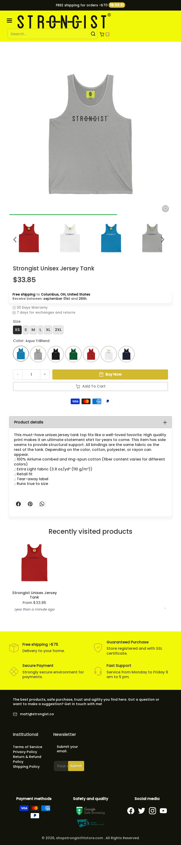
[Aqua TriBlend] (21, 353)
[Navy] (126, 354)
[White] (108, 354)
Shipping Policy (26, 766)
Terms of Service (27, 747)
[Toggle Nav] (9, 20)
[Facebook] (130, 810)
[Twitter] (141, 810)
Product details (28, 422)
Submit (76, 766)
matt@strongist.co (37, 714)
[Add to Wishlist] (165, 208)
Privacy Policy (25, 751)
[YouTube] (163, 810)
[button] (104, 34)
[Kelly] (73, 354)
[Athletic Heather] (38, 354)
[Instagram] (152, 810)
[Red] (91, 354)
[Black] (55, 354)
